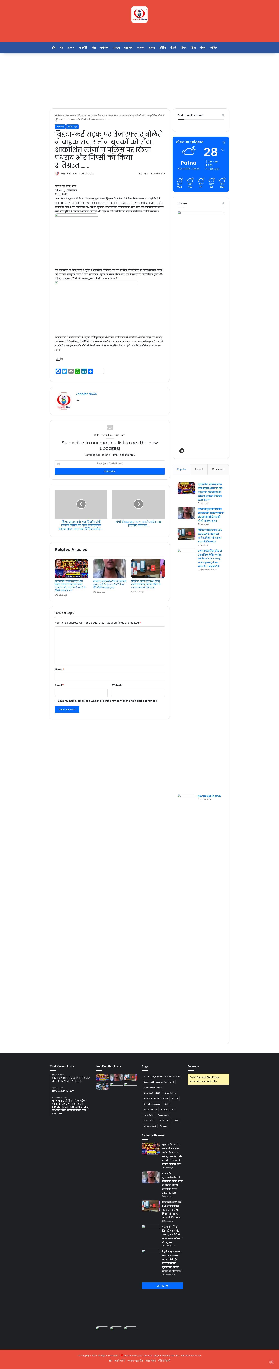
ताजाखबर (71, 115)
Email (59, 685)
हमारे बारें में (120, 1360)
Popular (181, 469)
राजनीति (83, 47)
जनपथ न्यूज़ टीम (135, 1360)
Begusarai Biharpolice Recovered (159, 1082)
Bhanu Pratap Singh (153, 1087)
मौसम (203, 47)
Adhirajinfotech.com (191, 1355)
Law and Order (168, 1109)
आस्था (152, 47)
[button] (181, 450)
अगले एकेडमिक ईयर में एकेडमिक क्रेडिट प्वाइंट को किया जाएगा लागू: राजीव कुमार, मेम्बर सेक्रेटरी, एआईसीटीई (210, 558)
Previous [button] (181, 331)
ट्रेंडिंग (162, 47)
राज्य (70, 47)
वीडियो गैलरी (164, 1360)
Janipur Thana (150, 1109)
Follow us (194, 1066)
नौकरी (173, 47)
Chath (175, 1098)
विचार (183, 47)
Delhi (167, 1104)
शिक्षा (193, 47)
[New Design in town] (186, 915)
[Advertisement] (139, 81)
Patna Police (149, 1120)
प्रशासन (128, 47)
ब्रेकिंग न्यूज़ (72, 126)
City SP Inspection (152, 1104)
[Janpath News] (139, 14)
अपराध (116, 47)
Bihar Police (170, 1093)
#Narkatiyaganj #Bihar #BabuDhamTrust (162, 1076)
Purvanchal (165, 1120)
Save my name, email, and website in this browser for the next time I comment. (107, 700)
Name (59, 669)
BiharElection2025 (152, 1093)
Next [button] (220, 331)
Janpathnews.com (133, 1355)
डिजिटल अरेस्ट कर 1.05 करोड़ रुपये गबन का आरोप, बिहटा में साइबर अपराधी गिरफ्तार (145, 584)
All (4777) (162, 1285)
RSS (176, 1120)
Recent (199, 469)
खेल (94, 47)
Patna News (163, 1115)
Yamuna (164, 1126)
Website (117, 685)
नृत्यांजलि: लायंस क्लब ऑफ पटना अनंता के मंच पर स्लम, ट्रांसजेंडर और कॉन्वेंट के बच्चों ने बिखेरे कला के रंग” (70, 586)
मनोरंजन (104, 47)
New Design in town (209, 796)
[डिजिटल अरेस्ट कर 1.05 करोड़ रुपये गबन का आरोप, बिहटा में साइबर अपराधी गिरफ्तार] (148, 568)
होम (54, 47)
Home (61, 115)
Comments (218, 469)
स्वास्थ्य (140, 47)
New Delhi (148, 1115)
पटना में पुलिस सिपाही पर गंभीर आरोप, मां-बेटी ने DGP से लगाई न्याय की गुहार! (172, 1234)
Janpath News (67, 173)
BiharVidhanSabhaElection (156, 1098)
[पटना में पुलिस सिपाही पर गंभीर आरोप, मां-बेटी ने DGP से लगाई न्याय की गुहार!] (102, 1086)
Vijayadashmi (150, 1126)
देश (61, 47)
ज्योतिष (213, 47)
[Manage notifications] (271, 1361)
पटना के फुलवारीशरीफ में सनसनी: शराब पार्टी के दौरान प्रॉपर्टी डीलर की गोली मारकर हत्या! (109, 584)
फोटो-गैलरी (150, 1360)
